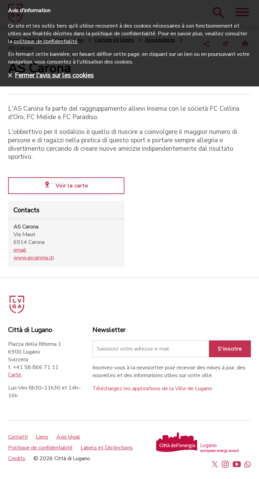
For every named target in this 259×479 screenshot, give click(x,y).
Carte (14, 374)
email (19, 250)
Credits (16, 458)
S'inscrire (230, 349)
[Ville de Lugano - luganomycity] (215, 464)
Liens (42, 437)
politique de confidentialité (46, 41)
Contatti (18, 437)
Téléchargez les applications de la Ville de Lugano (152, 388)
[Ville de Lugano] (26, 302)
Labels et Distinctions (107, 447)
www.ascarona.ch (33, 257)
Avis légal (68, 437)
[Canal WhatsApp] (247, 464)
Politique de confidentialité (40, 447)
